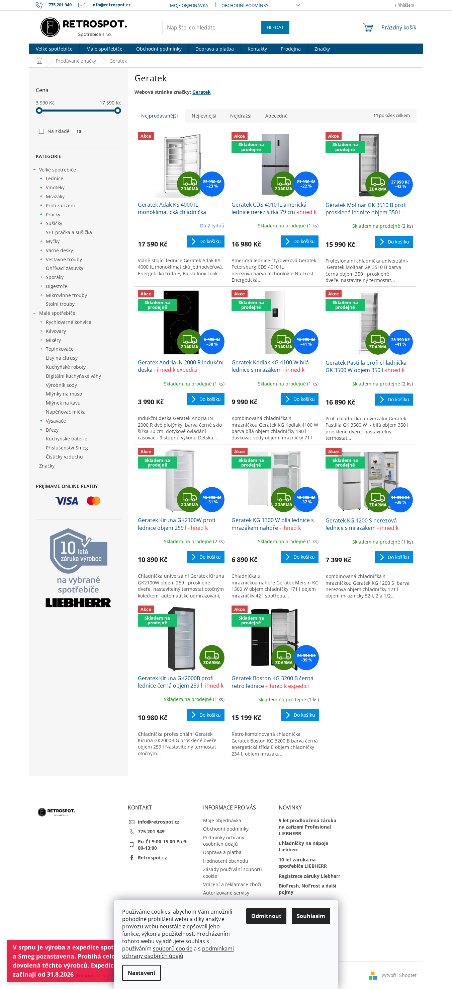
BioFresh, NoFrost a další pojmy (307, 888)
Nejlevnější (204, 116)
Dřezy (52, 430)
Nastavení (141, 973)
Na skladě (64, 131)
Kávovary (56, 331)
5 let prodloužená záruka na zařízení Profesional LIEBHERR (307, 827)
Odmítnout (266, 916)
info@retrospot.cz (158, 822)
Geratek (201, 92)
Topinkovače (60, 349)
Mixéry (53, 340)
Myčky (53, 241)
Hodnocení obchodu (225, 861)
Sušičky (54, 223)
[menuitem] (54, 49)
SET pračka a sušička (69, 232)
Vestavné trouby (64, 259)
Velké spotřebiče (57, 169)
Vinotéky (55, 187)
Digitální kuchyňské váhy (73, 376)
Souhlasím (311, 916)
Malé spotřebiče (57, 313)
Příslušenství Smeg (67, 447)
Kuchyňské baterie (66, 438)
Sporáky (55, 277)
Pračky (53, 214)
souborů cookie (172, 948)
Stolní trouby (60, 304)
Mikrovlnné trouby (66, 295)
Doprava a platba (222, 852)
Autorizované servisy (226, 893)
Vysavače (56, 421)
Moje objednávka (189, 5)
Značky (47, 466)
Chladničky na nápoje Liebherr (303, 846)
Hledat (275, 27)
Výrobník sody (61, 385)
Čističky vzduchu (64, 456)
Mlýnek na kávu (63, 403)
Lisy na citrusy (62, 358)
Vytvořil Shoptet (399, 975)
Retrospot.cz (152, 857)
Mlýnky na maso (64, 394)
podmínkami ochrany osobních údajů (178, 952)
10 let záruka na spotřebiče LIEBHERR (303, 862)
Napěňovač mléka (66, 412)
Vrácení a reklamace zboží (232, 884)
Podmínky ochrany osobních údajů (223, 840)
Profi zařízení (60, 205)
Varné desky (59, 250)
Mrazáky (55, 196)
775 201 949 (151, 831)
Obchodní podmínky (244, 5)
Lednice (54, 178)
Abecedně (276, 116)
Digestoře (56, 286)
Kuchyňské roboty (66, 367)
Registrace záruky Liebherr (309, 876)
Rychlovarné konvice (68, 322)
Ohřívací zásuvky (64, 268)
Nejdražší (241, 116)
